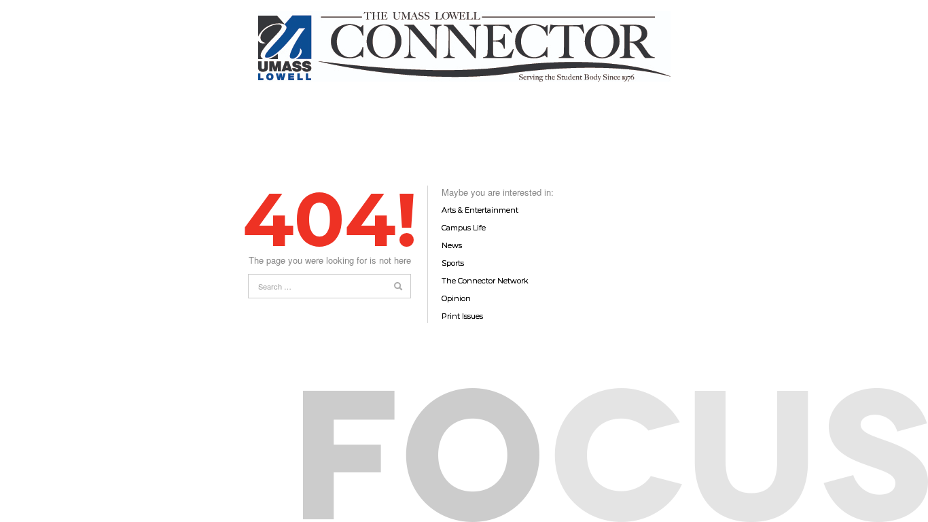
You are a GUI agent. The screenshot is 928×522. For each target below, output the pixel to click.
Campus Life (464, 227)
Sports (453, 263)
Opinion (456, 298)
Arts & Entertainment (480, 210)
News (452, 245)
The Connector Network (485, 280)
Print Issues (462, 316)
